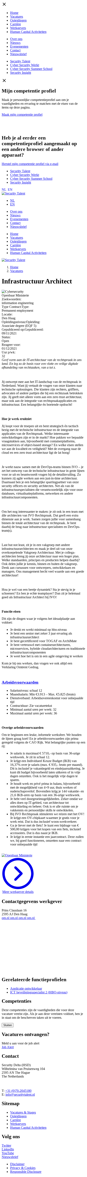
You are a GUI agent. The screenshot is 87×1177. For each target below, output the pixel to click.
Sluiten (7, 1025)
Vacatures (16, 16)
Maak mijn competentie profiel (22, 114)
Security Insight (20, 72)
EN (10, 189)
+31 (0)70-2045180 (18, 1090)
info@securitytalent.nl (20, 1094)
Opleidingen (18, 20)
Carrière (15, 24)
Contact (15, 50)
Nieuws (15, 42)
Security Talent (20, 61)
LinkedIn (8, 1149)
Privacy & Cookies (22, 1168)
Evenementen (19, 46)
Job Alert (8, 1047)
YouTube (8, 1153)
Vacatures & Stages (23, 1112)
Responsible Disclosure (25, 1171)
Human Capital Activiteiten (28, 32)
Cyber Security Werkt (24, 65)
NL (4, 189)
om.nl (6, 918)
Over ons (16, 39)
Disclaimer (17, 1164)
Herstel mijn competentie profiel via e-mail (30, 164)
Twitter (6, 1145)
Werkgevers (18, 28)
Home (14, 13)
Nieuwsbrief (18, 54)
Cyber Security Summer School (31, 69)
